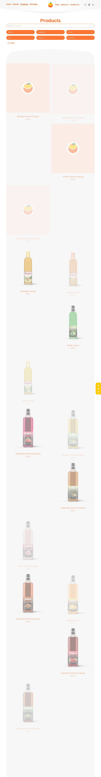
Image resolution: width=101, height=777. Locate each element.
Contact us (74, 5)
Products (24, 4)
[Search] (85, 4)
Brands (16, 4)
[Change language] (89, 4)
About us (64, 5)
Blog (57, 5)
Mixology (33, 4)
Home (8, 4)
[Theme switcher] (93, 4)
